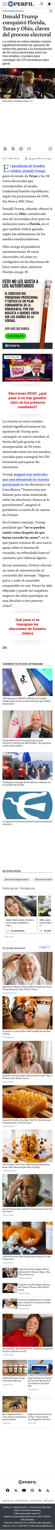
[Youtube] (24, 1490)
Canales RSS (7, 1501)
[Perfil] (27, 1483)
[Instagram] (32, 1490)
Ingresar (41, 4)
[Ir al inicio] (21, 4)
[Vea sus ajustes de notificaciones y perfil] (49, 4)
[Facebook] (7, 1491)
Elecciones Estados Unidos (16, 879)
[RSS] (40, 1490)
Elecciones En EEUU (43, 879)
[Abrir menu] (4, 4)
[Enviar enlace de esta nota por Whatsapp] (21, 148)
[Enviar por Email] (29, 148)
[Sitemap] (47, 1490)
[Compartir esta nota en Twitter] (13, 148)
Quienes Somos (21, 1501)
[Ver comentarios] (50, 11)
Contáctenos (36, 1501)
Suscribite (15, 336)
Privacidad (48, 1501)
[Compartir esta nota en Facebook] (5, 148)
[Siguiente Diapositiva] (50, 913)
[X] (15, 1490)
